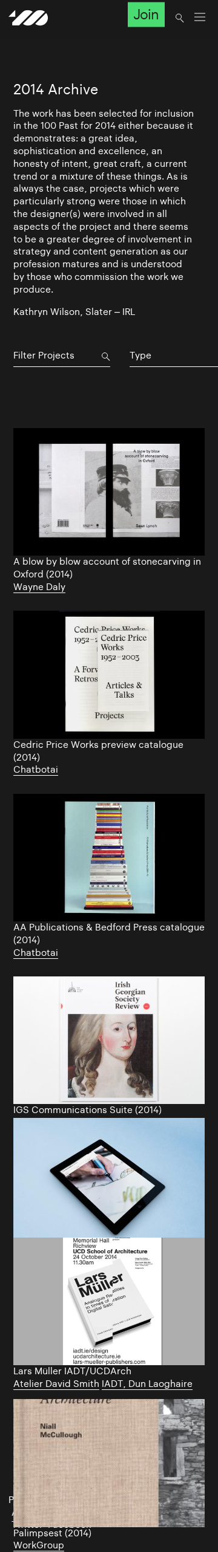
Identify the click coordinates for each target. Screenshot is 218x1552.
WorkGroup (38, 1545)
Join (146, 14)
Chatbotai (35, 769)
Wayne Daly (39, 587)
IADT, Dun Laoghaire (147, 1383)
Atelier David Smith (56, 1383)
